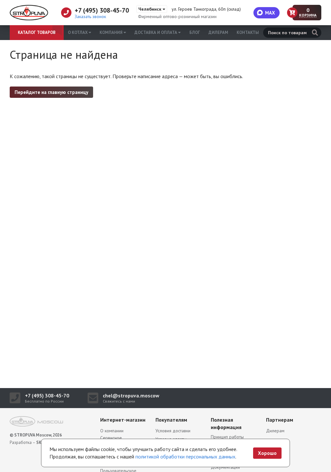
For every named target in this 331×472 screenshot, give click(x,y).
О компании (111, 430)
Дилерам (218, 32)
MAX (270, 13)
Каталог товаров (37, 32)
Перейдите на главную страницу (51, 92)
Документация (225, 467)
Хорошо (267, 453)
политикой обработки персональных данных (185, 456)
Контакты (248, 32)
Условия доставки (172, 430)
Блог (194, 32)
